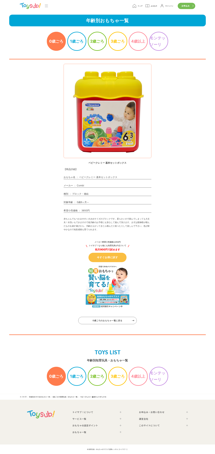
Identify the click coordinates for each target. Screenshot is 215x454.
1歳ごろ (77, 41)
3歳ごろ (118, 41)
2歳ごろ (97, 41)
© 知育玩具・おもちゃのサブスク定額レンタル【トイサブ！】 (107, 449)
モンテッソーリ (158, 41)
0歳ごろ (56, 41)
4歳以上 (138, 41)
